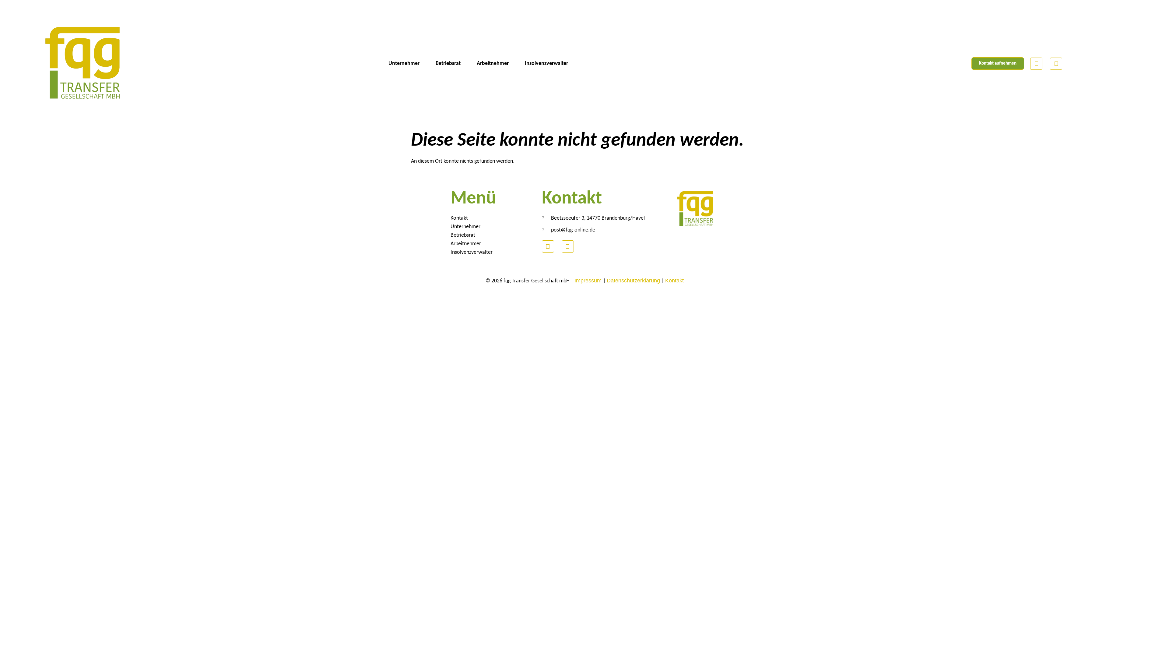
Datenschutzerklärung (634, 281)
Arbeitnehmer (493, 63)
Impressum (588, 281)
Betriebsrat (448, 63)
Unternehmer (404, 63)
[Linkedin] (1036, 64)
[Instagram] (1056, 64)
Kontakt (459, 218)
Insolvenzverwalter (546, 63)
